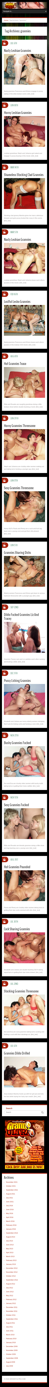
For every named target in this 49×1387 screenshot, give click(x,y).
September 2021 (12, 1190)
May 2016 (9, 1213)
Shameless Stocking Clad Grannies (24, 174)
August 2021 (10, 1194)
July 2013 (9, 1241)
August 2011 (10, 1323)
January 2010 (11, 1342)
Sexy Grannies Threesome (19, 488)
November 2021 (12, 1182)
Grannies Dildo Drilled (17, 1053)
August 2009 (10, 1362)
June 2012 (10, 1292)
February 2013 (11, 1260)
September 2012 (12, 1280)
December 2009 (12, 1346)
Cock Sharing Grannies (17, 929)
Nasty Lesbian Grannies (17, 50)
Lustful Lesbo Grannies (17, 301)
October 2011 (11, 1315)
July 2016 (9, 1206)
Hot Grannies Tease (15, 363)
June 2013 (10, 1245)
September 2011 (12, 1319)
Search (9, 1108)
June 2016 (10, 1209)
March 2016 (10, 1221)
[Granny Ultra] (24, 5)
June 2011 (9, 1331)
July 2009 (9, 1366)
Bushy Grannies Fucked (17, 743)
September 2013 (12, 1233)
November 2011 (11, 1311)
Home (6, 20)
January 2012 (11, 1303)
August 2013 (10, 1237)
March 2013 (10, 1256)
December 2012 (12, 1268)
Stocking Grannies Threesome (21, 991)
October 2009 (11, 1354)
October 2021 (11, 1186)
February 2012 (11, 1299)
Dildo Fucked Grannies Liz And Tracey (21, 616)
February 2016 (11, 1225)
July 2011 (9, 1327)
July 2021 (9, 1198)
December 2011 (11, 1307)
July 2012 (9, 1288)
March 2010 (10, 1335)
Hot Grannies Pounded (17, 867)
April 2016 (9, 1217)
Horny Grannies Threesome (19, 425)
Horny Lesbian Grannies (18, 112)
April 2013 (9, 1252)
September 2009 (12, 1358)
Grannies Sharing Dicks (17, 552)
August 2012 (10, 1284)
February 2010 (11, 1339)
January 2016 (11, 1229)
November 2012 (12, 1272)
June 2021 (10, 1202)
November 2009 (12, 1350)
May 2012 (9, 1296)
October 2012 (11, 1276)
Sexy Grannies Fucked (16, 805)
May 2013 (9, 1249)
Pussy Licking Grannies (17, 680)
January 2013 (11, 1264)
